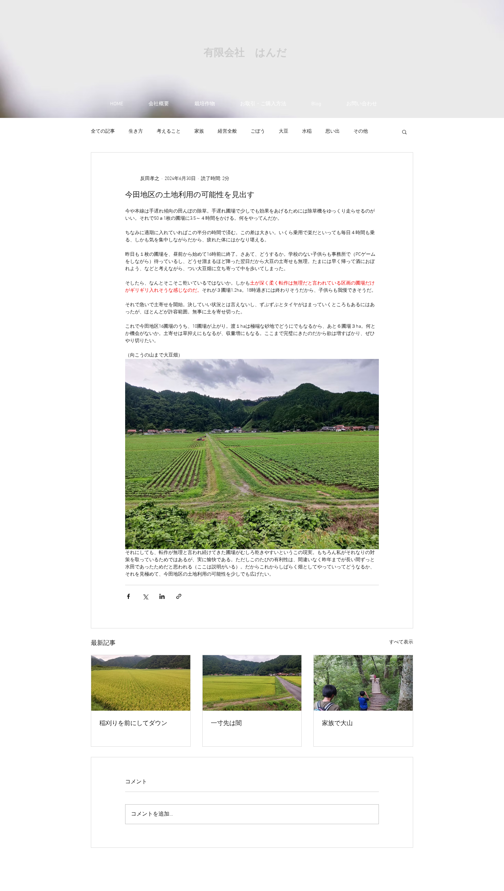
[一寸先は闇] (252, 683)
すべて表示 (401, 642)
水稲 (307, 131)
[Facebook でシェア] (128, 596)
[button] (404, 131)
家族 (199, 131)
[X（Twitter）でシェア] (145, 596)
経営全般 (227, 131)
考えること (169, 131)
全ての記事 (103, 131)
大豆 (283, 131)
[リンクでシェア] (179, 596)
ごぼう (258, 131)
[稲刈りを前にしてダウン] (140, 683)
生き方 (136, 131)
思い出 (332, 131)
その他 (360, 131)
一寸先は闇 (226, 723)
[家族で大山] (363, 683)
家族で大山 (337, 723)
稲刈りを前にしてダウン (133, 723)
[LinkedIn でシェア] (162, 596)
